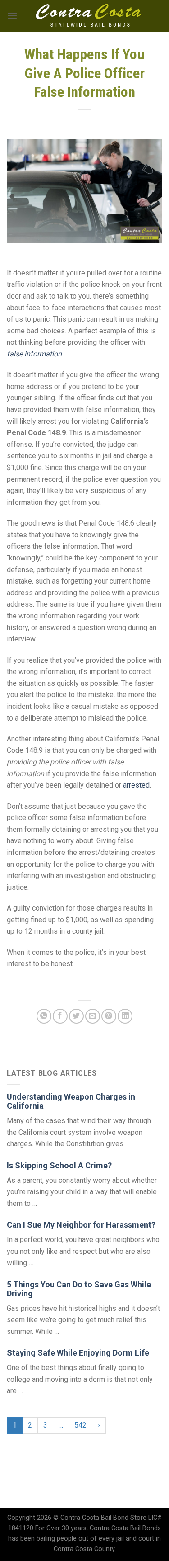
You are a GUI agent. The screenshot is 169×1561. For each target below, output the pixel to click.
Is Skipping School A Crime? (59, 1165)
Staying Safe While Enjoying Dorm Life (78, 1352)
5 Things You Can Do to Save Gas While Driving (79, 1289)
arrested (136, 785)
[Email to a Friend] (92, 1016)
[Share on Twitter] (76, 1016)
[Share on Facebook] (60, 1016)
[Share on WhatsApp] (44, 1016)
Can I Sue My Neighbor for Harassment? (81, 1224)
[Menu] (12, 16)
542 (80, 1425)
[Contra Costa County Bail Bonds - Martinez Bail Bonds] (89, 16)
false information (34, 354)
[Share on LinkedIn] (125, 1016)
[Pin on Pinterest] (108, 1016)
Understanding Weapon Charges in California (71, 1101)
